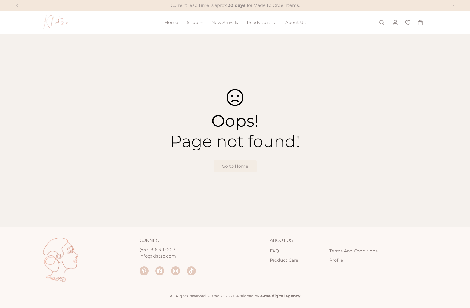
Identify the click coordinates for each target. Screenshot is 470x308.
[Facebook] (159, 270)
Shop (192, 22)
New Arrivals (224, 22)
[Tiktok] (191, 270)
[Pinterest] (144, 270)
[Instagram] (175, 270)
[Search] (382, 23)
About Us (295, 22)
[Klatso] (61, 22)
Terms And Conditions (353, 251)
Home (171, 22)
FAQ (274, 251)
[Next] (453, 5)
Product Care (284, 260)
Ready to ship (262, 22)
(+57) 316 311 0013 (157, 249)
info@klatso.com (158, 256)
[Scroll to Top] (459, 278)
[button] (420, 22)
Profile (336, 260)
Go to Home (235, 166)
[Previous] (17, 5)
